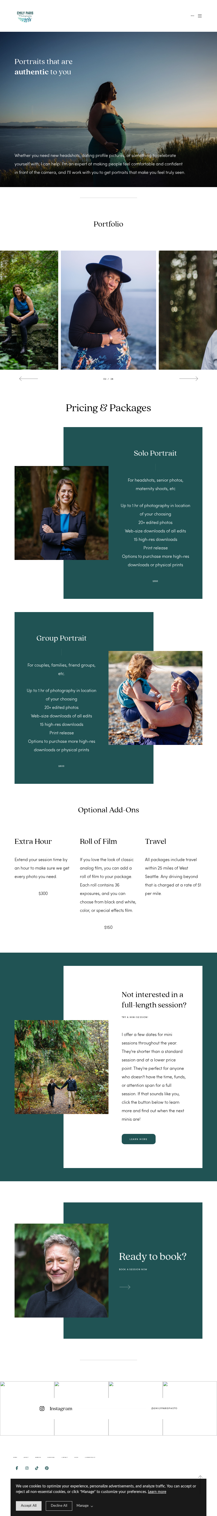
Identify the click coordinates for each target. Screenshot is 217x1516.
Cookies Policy (90, 1457)
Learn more (157, 1492)
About (26, 1457)
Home (15, 1457)
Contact (65, 1457)
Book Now (51, 1457)
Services (38, 1457)
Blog (76, 1457)
